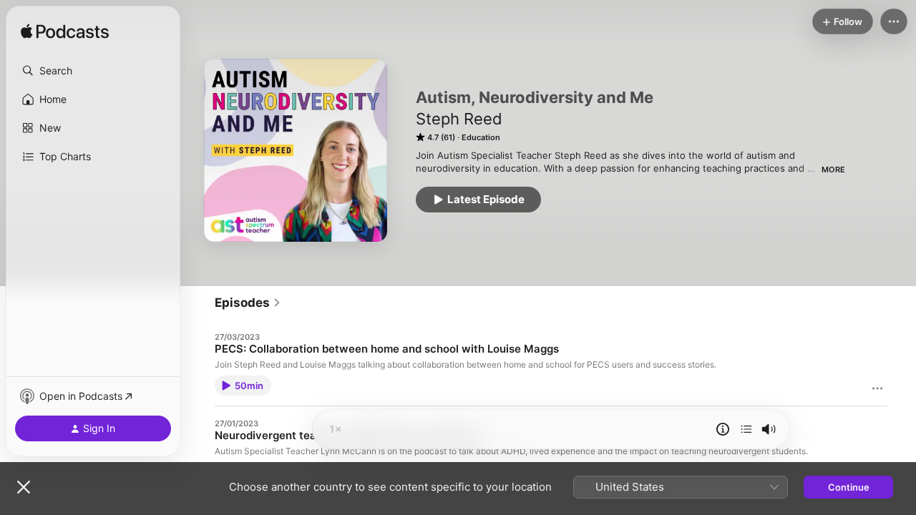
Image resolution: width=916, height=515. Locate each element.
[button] (93, 71)
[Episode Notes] (722, 429)
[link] (248, 302)
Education (481, 137)
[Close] (23, 487)
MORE (833, 170)
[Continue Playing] (746, 429)
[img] (65, 32)
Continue (848, 487)
